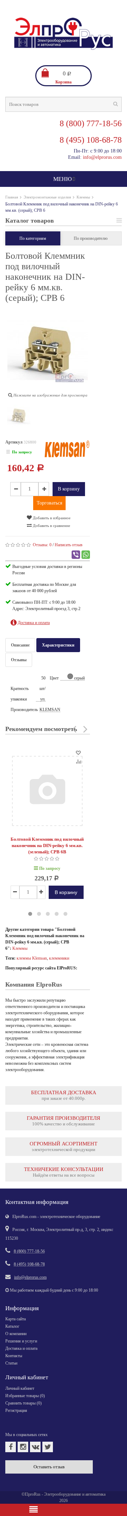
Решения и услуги (21, 1341)
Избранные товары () (25, 1395)
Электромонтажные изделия (47, 197)
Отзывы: (42, 544)
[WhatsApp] (85, 554)
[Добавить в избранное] (78, 752)
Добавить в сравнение (51, 525)
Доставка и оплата (21, 1348)
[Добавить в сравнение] (78, 761)
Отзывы (18, 659)
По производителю (91, 238)
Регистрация (16, 1410)
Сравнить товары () (23, 1403)
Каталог (12, 1326)
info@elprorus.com (102, 157)
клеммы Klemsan (32, 958)
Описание (20, 645)
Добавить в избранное (51, 518)
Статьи (11, 1363)
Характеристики (58, 645)
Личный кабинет (19, 1388)
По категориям (32, 238)
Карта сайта (15, 1319)
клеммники (59, 958)
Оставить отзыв (49, 1466)
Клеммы (83, 197)
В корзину (69, 489)
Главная (11, 197)
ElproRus (33, 1494)
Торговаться (49, 503)
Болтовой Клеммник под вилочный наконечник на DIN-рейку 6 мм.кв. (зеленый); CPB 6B (47, 845)
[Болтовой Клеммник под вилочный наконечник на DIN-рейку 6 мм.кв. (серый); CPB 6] (18, 417)
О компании (15, 1333)
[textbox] (63, 104)
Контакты (13, 1355)
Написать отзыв (69, 544)
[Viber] (76, 554)
